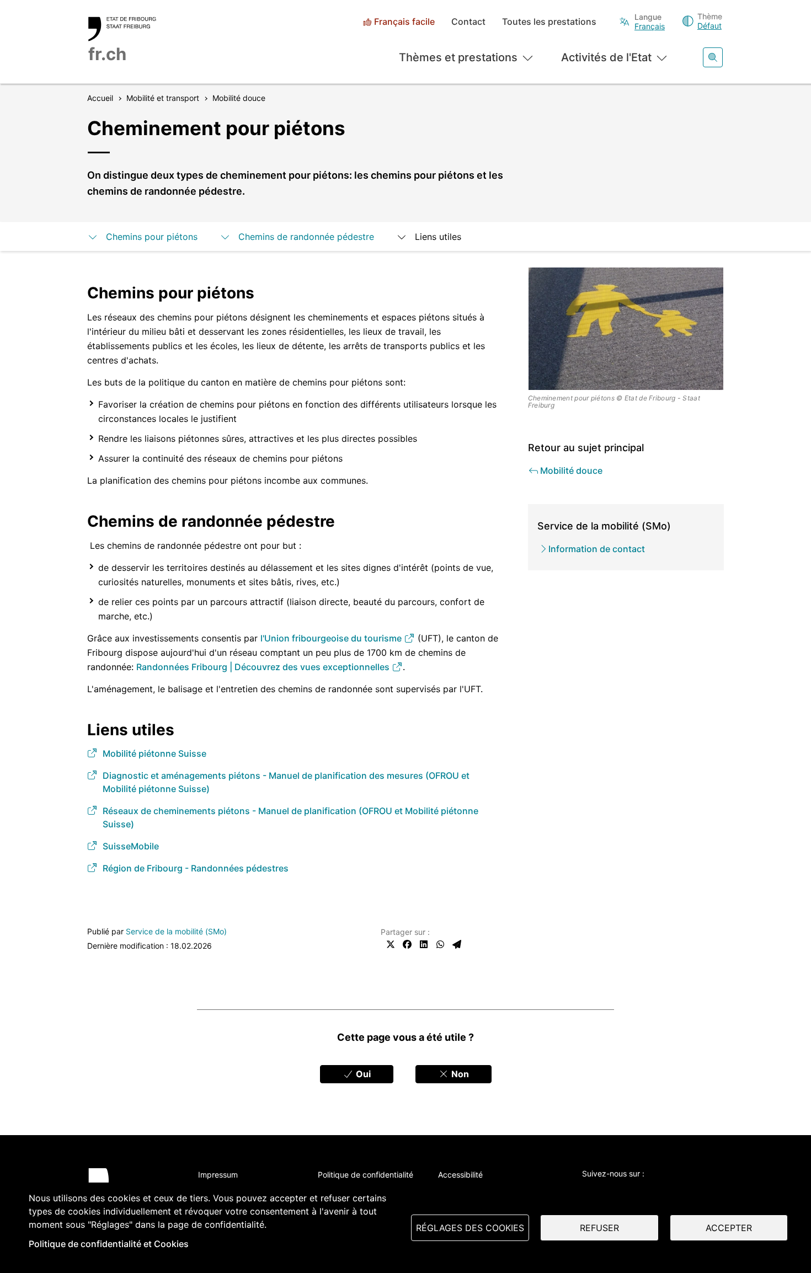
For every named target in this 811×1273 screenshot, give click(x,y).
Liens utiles (438, 236)
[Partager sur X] (390, 944)
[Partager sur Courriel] (456, 944)
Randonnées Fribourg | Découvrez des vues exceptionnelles (264, 666)
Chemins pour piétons (152, 236)
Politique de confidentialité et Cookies (109, 1243)
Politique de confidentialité (365, 1174)
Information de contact (596, 548)
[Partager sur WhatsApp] (440, 944)
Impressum (218, 1174)
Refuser (599, 1227)
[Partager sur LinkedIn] (423, 944)
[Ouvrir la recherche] (713, 57)
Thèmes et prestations (458, 57)
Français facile (404, 22)
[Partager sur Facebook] (407, 944)
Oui (362, 1073)
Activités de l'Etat (606, 57)
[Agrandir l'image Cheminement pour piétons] (626, 329)
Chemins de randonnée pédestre (306, 236)
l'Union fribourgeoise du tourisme (332, 638)
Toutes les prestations (549, 22)
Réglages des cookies (470, 1227)
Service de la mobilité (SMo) (176, 931)
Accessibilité (460, 1174)
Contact (468, 22)
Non (459, 1073)
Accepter (729, 1227)
